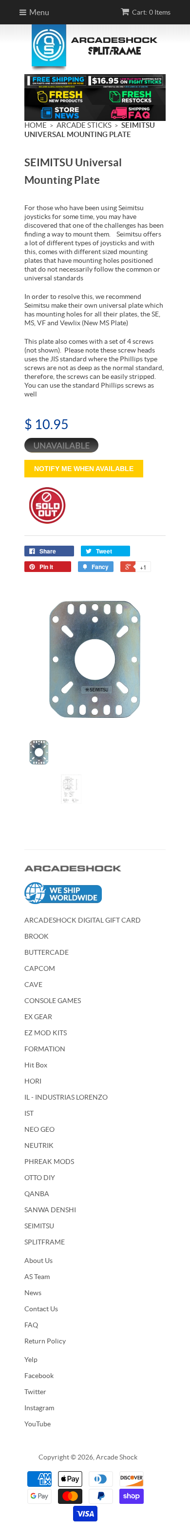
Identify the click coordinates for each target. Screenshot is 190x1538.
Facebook (39, 1376)
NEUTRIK (39, 1145)
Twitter (35, 1392)
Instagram (39, 1408)
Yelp (31, 1359)
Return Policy (45, 1341)
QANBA (36, 1194)
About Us (38, 1260)
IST (29, 1113)
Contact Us (41, 1309)
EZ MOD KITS (45, 1033)
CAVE (33, 984)
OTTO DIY (39, 1178)
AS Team (37, 1277)
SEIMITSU (39, 1226)
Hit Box (35, 1065)
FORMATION (44, 1049)
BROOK (36, 936)
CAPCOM (39, 968)
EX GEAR (38, 1017)
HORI (32, 1081)
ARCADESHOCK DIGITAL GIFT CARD (82, 920)
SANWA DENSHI (50, 1210)
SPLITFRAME (44, 1242)
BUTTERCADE (46, 952)
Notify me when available (83, 469)
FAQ (31, 1325)
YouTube (37, 1424)
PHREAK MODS (49, 1161)
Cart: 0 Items (151, 12)
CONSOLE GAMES (52, 1001)
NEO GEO (39, 1129)
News (32, 1293)
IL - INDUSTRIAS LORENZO (66, 1097)
